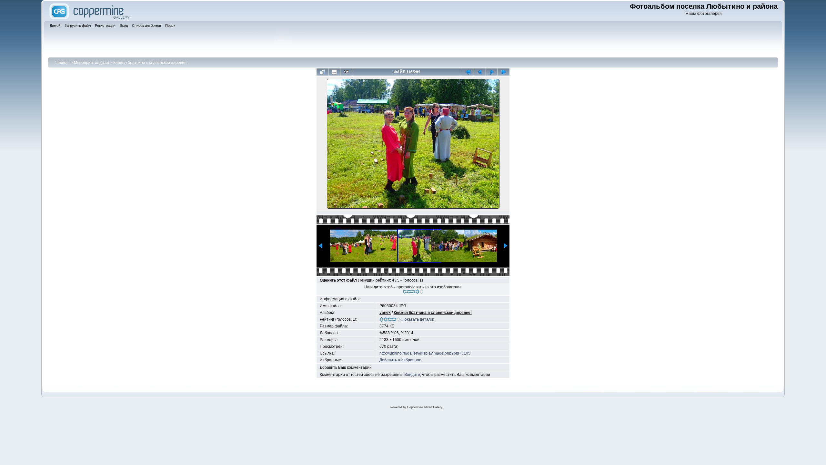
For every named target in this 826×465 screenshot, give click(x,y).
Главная (62, 62)
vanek (385, 312)
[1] (405, 291)
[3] (413, 291)
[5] (421, 291)
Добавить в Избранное (400, 360)
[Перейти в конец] (503, 72)
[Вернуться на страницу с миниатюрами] (322, 72)
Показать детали (417, 319)
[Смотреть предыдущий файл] (480, 72)
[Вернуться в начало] (468, 72)
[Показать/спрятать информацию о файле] (334, 72)
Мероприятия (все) (91, 62)
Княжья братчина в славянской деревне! (150, 62)
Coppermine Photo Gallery (424, 407)
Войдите (412, 374)
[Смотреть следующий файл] (492, 72)
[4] (417, 291)
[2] (409, 291)
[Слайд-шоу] (346, 72)
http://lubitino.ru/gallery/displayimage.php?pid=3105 (424, 353)
